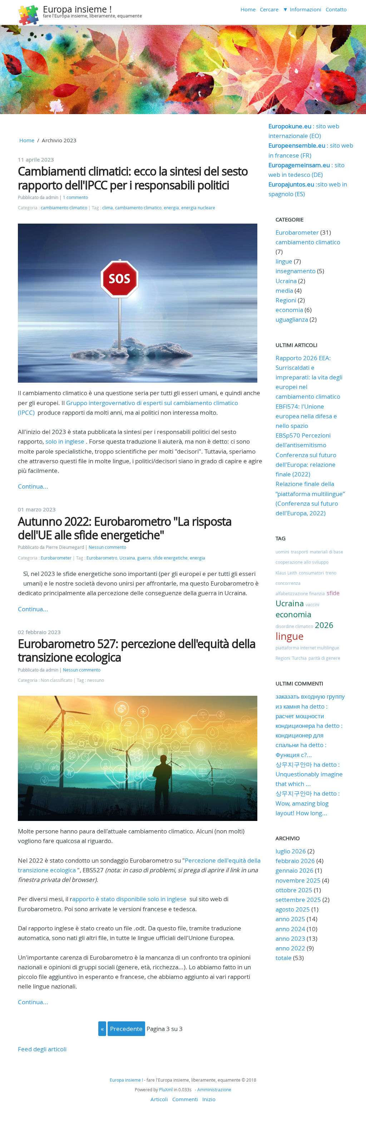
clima (107, 207)
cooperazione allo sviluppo (302, 562)
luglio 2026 (291, 851)
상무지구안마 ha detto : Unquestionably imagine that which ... (309, 774)
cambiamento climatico (64, 207)
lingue (284, 261)
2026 (324, 625)
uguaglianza (292, 319)
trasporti (299, 552)
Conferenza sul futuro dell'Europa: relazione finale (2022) (306, 464)
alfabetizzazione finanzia (300, 593)
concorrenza (288, 583)
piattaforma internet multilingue (307, 647)
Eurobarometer (56, 558)
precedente (126, 1029)
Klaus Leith (286, 573)
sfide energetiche (170, 558)
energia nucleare (198, 207)
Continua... (33, 486)
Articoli (159, 1099)
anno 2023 (290, 938)
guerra (144, 558)
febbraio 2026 (295, 861)
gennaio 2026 (294, 870)
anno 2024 (290, 929)
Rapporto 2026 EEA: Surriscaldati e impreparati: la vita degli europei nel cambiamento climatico (309, 377)
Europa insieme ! (77, 9)
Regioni (286, 300)
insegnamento (296, 271)
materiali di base (326, 552)
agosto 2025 (293, 909)
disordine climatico (294, 626)
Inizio (209, 1099)
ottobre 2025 (294, 890)
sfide (333, 593)
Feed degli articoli (42, 1049)
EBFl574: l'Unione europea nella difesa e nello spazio (306, 416)
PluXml (166, 1089)
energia (171, 207)
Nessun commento (107, 547)
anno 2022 (290, 948)
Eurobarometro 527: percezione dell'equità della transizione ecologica (137, 650)
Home (248, 9)
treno (331, 573)
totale (284, 958)
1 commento (75, 197)
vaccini (312, 604)
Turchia (299, 658)
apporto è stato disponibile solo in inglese (129, 899)
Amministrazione (214, 1089)
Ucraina (127, 558)
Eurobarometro (101, 558)
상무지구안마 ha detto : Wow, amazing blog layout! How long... (308, 803)
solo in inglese (64, 441)
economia (289, 310)
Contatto (336, 9)
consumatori (311, 573)
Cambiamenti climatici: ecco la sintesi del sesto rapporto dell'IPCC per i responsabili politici (133, 177)
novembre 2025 (298, 880)
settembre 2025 (298, 899)
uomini (282, 552)
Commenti (185, 1099)
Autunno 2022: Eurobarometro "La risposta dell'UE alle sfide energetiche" (125, 528)
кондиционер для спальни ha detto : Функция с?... (301, 745)
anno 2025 (290, 919)
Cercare (269, 9)
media (284, 290)
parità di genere (324, 658)
